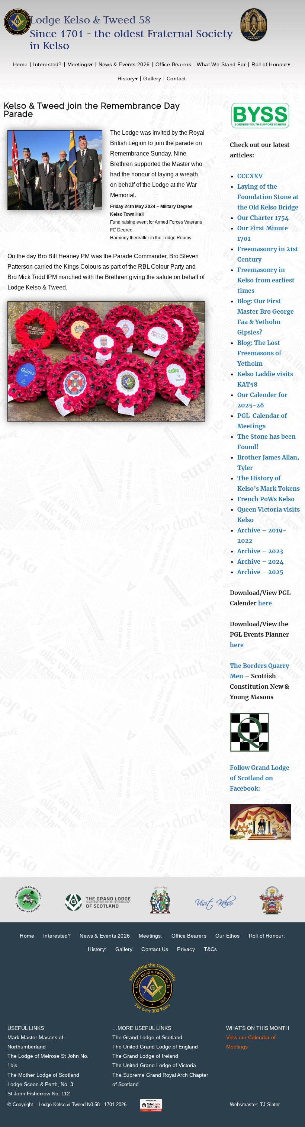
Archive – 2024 (260, 561)
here (265, 603)
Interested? (47, 64)
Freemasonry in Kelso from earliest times (266, 280)
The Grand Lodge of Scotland (147, 1037)
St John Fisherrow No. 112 (38, 1093)
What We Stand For (221, 64)
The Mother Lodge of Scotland (43, 1075)
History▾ (128, 78)
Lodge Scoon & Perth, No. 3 (40, 1084)
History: (97, 949)
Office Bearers (173, 64)
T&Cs (210, 949)
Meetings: (151, 936)
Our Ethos (227, 936)
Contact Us (154, 949)
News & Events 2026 (124, 64)
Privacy (186, 949)
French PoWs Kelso (266, 499)
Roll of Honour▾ (270, 64)
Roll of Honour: (267, 936)
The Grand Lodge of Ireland (145, 1056)
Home (20, 64)
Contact (176, 78)
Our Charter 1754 (263, 217)
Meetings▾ (80, 64)
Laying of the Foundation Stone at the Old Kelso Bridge (268, 197)
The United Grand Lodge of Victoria (154, 1065)
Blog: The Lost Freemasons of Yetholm (259, 353)
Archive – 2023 (260, 551)
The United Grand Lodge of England (155, 1047)
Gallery (152, 78)
